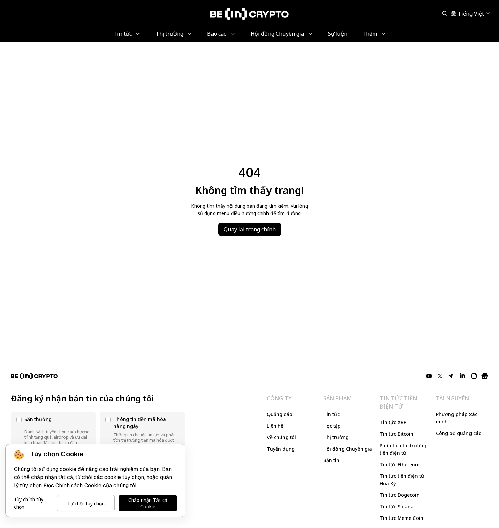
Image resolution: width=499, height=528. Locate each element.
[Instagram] (473, 376)
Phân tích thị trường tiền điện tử (403, 449)
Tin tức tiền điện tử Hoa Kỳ (402, 480)
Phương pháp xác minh (456, 418)
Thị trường (336, 437)
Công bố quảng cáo (459, 433)
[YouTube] (429, 376)
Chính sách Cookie (78, 485)
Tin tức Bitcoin (396, 434)
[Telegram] (450, 376)
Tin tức (331, 414)
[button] (53, 432)
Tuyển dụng (281, 449)
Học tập (332, 425)
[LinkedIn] (462, 376)
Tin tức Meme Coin (401, 518)
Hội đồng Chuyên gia (347, 449)
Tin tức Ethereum (400, 464)
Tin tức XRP (393, 422)
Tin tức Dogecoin (400, 495)
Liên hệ (275, 425)
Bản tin (331, 460)
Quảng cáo (279, 414)
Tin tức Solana (397, 506)
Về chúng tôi (281, 437)
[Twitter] (440, 376)
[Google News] (484, 376)
